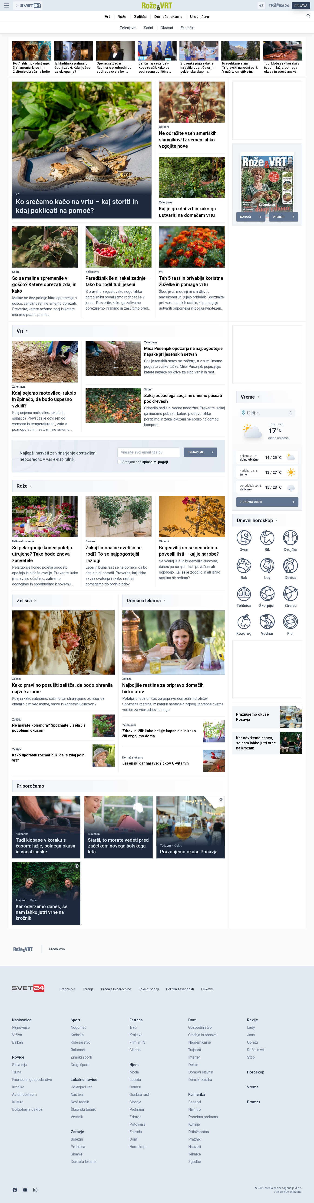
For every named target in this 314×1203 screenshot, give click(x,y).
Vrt (18, 194)
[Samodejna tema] (261, 5)
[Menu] (6, 5)
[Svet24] (28, 5)
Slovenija (94, 834)
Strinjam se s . (145, 462)
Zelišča (24, 600)
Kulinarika (22, 834)
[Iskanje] (308, 16)
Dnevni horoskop (255, 520)
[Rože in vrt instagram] (35, 1190)
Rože (22, 486)
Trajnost (21, 900)
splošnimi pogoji (155, 462)
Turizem (165, 845)
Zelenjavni (165, 202)
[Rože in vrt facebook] (15, 1190)
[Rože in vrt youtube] (25, 1190)
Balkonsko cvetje (23, 541)
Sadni (16, 271)
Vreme (248, 397)
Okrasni (164, 127)
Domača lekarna (144, 600)
